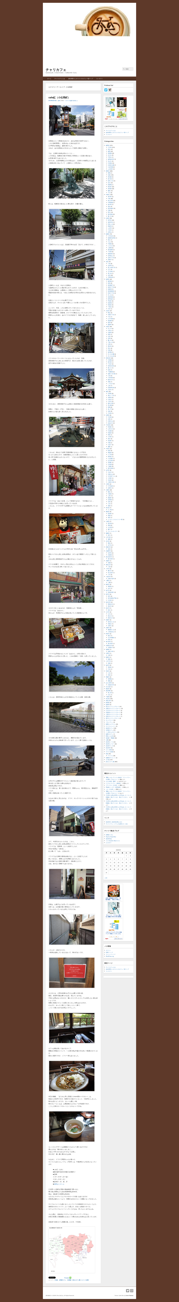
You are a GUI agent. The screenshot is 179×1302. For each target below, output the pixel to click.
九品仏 (110, 389)
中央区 (56, 1280)
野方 (109, 212)
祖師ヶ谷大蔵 (111, 374)
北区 (107, 261)
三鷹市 (107, 580)
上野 (109, 496)
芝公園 (110, 405)
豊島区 (107, 171)
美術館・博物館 (110, 738)
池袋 (109, 175)
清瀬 (109, 563)
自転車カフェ (109, 728)
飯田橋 (110, 281)
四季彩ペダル (109, 835)
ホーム (49, 78)
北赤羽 (110, 265)
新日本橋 (110, 468)
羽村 (109, 675)
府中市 (107, 594)
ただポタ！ (109, 843)
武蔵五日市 (111, 685)
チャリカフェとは (59, 78)
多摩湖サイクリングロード (113, 712)
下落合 (110, 307)
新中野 (110, 204)
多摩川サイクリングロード (113, 708)
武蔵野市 (108, 551)
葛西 (109, 539)
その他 (107, 760)
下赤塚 (110, 251)
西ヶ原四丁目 (111, 267)
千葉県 (107, 697)
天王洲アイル (111, 476)
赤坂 (109, 411)
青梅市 (107, 677)
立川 (109, 614)
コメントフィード (111, 954)
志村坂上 (110, 255)
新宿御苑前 (111, 291)
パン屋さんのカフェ (111, 732)
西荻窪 (110, 226)
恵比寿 (110, 346)
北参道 (110, 332)
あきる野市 (109, 683)
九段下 (110, 444)
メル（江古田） (110, 789)
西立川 (110, 616)
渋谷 (109, 336)
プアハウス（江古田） (112, 785)
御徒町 (110, 498)
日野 (109, 655)
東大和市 (108, 641)
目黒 (109, 419)
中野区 (107, 194)
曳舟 (109, 517)
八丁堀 (110, 454)
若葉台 (110, 624)
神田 (109, 435)
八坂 (109, 566)
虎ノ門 (110, 409)
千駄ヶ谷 (110, 342)
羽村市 (107, 671)
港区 (107, 391)
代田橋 (110, 360)
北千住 (110, 545)
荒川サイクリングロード (112, 706)
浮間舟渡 (110, 277)
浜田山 (110, 232)
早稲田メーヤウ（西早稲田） (114, 787)
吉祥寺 (110, 553)
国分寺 (110, 606)
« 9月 (105, 878)
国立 (109, 610)
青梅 (109, 681)
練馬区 (107, 145)
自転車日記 (109, 839)
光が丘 (110, 161)
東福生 (110, 667)
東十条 (110, 273)
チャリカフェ (56, 69)
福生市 (107, 665)
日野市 (107, 653)
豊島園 (110, 153)
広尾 (109, 344)
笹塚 (109, 350)
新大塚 (110, 179)
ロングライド (109, 720)
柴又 (109, 535)
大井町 (110, 478)
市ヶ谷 (110, 295)
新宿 (109, 283)
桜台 (109, 149)
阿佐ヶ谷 (110, 224)
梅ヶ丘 (110, 368)
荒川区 (107, 507)
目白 (109, 183)
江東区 (107, 521)
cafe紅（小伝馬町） (59, 97)
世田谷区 (108, 358)
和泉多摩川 (111, 592)
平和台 (110, 157)
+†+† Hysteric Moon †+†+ (113, 841)
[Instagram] (131, 1290)
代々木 (110, 328)
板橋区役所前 (111, 238)
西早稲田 (110, 299)
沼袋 (109, 210)
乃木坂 (110, 413)
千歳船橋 (110, 372)
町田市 (107, 634)
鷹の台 (110, 571)
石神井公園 (111, 165)
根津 (109, 322)
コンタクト (99, 78)
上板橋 (110, 248)
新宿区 (107, 279)
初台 (109, 348)
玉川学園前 (111, 637)
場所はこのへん (59, 1184)
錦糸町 (110, 513)
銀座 (109, 450)
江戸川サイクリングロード (113, 710)
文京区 (107, 311)
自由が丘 (110, 423)
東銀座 (110, 452)
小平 (109, 574)
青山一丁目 (111, 395)
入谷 (109, 503)
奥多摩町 (108, 691)
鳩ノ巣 (110, 692)
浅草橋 (110, 500)
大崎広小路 (111, 482)
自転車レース (109, 742)
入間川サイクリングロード (113, 714)
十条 (109, 263)
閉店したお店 (109, 736)
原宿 (109, 338)
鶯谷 (109, 492)
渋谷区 (107, 326)
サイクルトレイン (111, 726)
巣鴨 (109, 173)
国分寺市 (108, 602)
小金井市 (108, 576)
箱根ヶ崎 (110, 651)
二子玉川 (110, 383)
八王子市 (108, 661)
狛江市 (107, 590)
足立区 (107, 541)
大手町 (110, 437)
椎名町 (110, 187)
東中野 (110, 196)
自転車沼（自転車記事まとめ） (114, 822)
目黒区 (107, 415)
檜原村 (107, 689)
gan (59, 100)
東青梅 (110, 679)
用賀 (109, 381)
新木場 (110, 523)
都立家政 (110, 214)
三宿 (109, 376)
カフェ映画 (109, 750)
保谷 (109, 549)
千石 (109, 317)
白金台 (110, 399)
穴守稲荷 (110, 486)
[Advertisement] (89, 50)
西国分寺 (110, 604)
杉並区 (107, 218)
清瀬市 (107, 561)
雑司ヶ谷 (110, 181)
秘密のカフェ (109, 734)
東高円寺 (110, 222)
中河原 (110, 600)
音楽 (107, 754)
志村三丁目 (111, 257)
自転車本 (108, 748)
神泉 (109, 334)
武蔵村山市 (109, 645)
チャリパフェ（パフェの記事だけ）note (117, 824)
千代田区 (108, 425)
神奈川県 (108, 700)
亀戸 (109, 529)
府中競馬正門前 (112, 598)
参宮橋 (110, 352)
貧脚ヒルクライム (111, 724)
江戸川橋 (110, 318)
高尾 (109, 663)
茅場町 (110, 462)
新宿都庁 (110, 285)
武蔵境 (110, 555)
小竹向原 (110, 236)
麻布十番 (110, 403)
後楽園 (110, 320)
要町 (109, 191)
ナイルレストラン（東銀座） (114, 783)
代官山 (110, 330)
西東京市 (108, 547)
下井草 (110, 230)
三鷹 (109, 582)
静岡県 (107, 702)
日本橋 (110, 464)
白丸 (109, 695)
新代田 (110, 362)
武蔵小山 (110, 421)
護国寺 (110, 324)
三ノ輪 (110, 509)
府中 (109, 596)
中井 (109, 309)
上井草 (110, 228)
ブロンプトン (109, 722)
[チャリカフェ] (89, 36)
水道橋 (110, 431)
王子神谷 (110, 271)
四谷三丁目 (111, 293)
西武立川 (110, 618)
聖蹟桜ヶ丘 (111, 629)
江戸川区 (108, 537)
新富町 (110, 456)
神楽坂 (110, 305)
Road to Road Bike (111, 837)
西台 (109, 240)
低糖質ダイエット (111, 758)
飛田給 (110, 586)
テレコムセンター (113, 531)
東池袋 (110, 177)
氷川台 (110, 155)
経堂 (109, 370)
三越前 (110, 466)
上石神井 (110, 169)
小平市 (107, 569)
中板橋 (110, 244)
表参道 (110, 397)
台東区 (107, 490)
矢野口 (110, 626)
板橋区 (107, 234)
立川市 (107, 612)
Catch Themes (129, 1295)
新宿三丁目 (111, 287)
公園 (107, 740)
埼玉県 (107, 698)
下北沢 (110, 364)
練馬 (109, 151)
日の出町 (108, 687)
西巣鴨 (110, 185)
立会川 (110, 472)
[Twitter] (127, 1290)
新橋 (109, 407)
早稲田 (110, 301)
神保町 (110, 427)
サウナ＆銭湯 (109, 752)
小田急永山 (111, 632)
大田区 (107, 484)
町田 (109, 639)
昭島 (109, 659)
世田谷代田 (111, 366)
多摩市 (107, 628)
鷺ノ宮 (110, 216)
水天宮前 (110, 460)
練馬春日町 (111, 159)
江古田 (110, 147)
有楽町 (110, 440)
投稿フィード (109, 952)
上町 (109, 385)
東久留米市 (109, 557)
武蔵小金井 (111, 578)
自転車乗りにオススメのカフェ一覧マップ (80, 78)
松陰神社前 (111, 387)
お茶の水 (110, 429)
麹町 (109, 446)
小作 (109, 673)
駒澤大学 (110, 380)
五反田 (110, 480)
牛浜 (109, 669)
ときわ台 (110, 246)
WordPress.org (110, 956)
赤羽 (109, 275)
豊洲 (109, 525)
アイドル (110, 755)
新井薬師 (110, 208)
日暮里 (110, 494)
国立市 (107, 608)
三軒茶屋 (110, 377)
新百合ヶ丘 (111, 622)
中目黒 (110, 417)
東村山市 (108, 565)
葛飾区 (107, 533)
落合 (109, 206)
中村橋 (110, 163)
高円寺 (110, 220)
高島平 (110, 259)
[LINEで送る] (70, 1278)
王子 (109, 269)
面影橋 (110, 303)
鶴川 (109, 635)
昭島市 (107, 657)
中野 (109, 198)
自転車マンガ (109, 746)
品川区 (107, 470)
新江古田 (110, 200)
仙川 (109, 588)
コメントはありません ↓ (71, 100)
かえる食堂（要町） (111, 781)
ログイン (108, 950)
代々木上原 (111, 356)
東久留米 (110, 559)
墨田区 (107, 511)
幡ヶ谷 (110, 340)
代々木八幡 (111, 354)
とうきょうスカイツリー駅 (115, 519)
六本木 (110, 401)
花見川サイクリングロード (113, 716)
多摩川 (110, 488)
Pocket (66, 1278)
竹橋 (109, 443)
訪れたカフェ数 (76, 1280)
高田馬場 (110, 297)
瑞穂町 (107, 649)
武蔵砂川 (110, 647)
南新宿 (110, 289)
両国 (109, 515)
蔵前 (109, 506)
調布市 (107, 584)
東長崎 (110, 188)
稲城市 (107, 620)
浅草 (109, 502)
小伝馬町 (69, 1280)
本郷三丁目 (111, 314)
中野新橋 (110, 202)
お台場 (110, 527)
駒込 (109, 313)
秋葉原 (110, 433)
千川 (109, 192)
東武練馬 (110, 250)
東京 (109, 439)
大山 (109, 242)
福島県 (107, 704)
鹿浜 (109, 543)
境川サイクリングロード (112, 718)
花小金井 (110, 572)
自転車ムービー (110, 744)
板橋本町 (110, 254)
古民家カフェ (62, 1280)
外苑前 (110, 393)
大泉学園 (110, 167)
